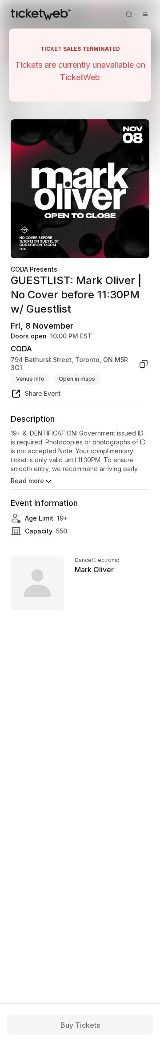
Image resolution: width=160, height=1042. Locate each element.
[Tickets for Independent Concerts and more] (41, 14)
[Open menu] (144, 14)
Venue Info (30, 378)
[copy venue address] (143, 363)
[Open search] (128, 14)
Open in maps (77, 378)
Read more (27, 480)
